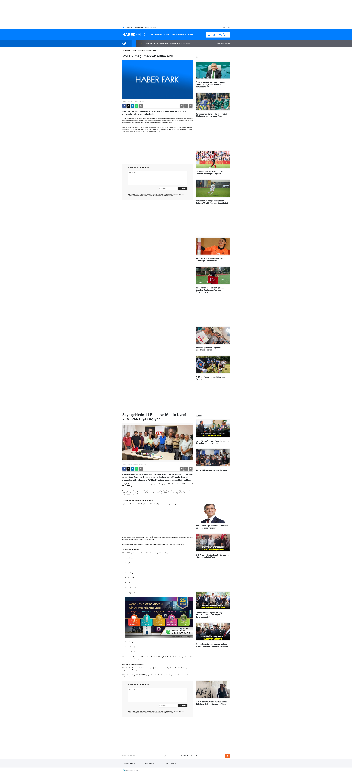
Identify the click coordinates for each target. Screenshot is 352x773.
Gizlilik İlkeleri (185, 756)
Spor (134, 50)
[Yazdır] (141, 106)
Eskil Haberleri (149, 763)
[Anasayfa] (123, 27)
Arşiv (146, 27)
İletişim (177, 756)
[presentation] (129, 43)
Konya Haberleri (171, 763)
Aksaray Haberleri (129, 763)
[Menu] (208, 35)
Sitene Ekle (153, 27)
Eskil (151, 35)
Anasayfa (128, 50)
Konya (166, 35)
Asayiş (190, 35)
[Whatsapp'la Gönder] (136, 106)
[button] (182, 106)
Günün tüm (223, 43)
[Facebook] (124, 106)
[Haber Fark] (133, 34)
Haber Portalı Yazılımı (131, 770)
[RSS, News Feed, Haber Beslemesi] (227, 756)
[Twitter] (128, 106)
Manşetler (129, 27)
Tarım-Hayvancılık (178, 35)
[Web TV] (224, 27)
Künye (170, 756)
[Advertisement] (55, 13)
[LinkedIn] (132, 106)
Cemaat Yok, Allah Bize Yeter (155, 43)
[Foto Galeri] (229, 27)
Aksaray (158, 35)
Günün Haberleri (138, 27)
